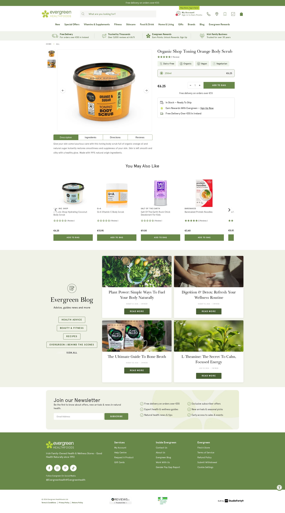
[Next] (229, 210)
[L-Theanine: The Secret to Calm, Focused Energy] (208, 336)
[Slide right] (146, 90)
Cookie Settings (205, 467)
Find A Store (203, 447)
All (58, 44)
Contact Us (161, 447)
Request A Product (124, 457)
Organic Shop (60, 209)
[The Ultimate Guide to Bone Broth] (137, 336)
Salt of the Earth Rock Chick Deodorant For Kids (155, 213)
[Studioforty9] (230, 501)
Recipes (71, 336)
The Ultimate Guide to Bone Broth (137, 356)
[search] (83, 14)
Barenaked (190, 209)
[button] (196, 57)
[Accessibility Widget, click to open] (279, 487)
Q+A (99, 209)
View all (71, 353)
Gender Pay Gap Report (168, 467)
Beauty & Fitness (72, 328)
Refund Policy (204, 457)
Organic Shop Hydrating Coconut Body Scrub (70, 213)
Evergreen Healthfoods (56, 499)
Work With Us (163, 462)
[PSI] (162, 504)
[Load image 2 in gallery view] (52, 64)
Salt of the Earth (150, 209)
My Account (120, 447)
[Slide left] (62, 90)
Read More (137, 311)
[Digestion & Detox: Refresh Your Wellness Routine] (208, 271)
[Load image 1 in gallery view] (52, 53)
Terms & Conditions (49, 503)
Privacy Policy (64, 503)
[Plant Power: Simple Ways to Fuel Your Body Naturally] (137, 271)
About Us (160, 452)
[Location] (217, 14)
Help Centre (120, 452)
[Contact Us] (208, 14)
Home (49, 44)
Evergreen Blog (163, 457)
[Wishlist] (225, 14)
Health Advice (72, 320)
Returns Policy (77, 503)
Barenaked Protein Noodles (199, 212)
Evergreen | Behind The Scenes (72, 345)
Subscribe (116, 416)
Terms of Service (205, 452)
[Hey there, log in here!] (178, 14)
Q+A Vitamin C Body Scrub (110, 212)
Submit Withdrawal (207, 462)
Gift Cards (119, 462)
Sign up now (207, 108)
